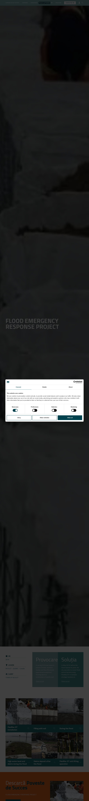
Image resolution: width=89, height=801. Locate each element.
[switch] (34, 410)
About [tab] (70, 387)
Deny (19, 417)
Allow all (70, 417)
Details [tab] (44, 387)
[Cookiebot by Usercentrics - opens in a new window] (74, 382)
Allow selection (44, 417)
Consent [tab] (18, 387)
